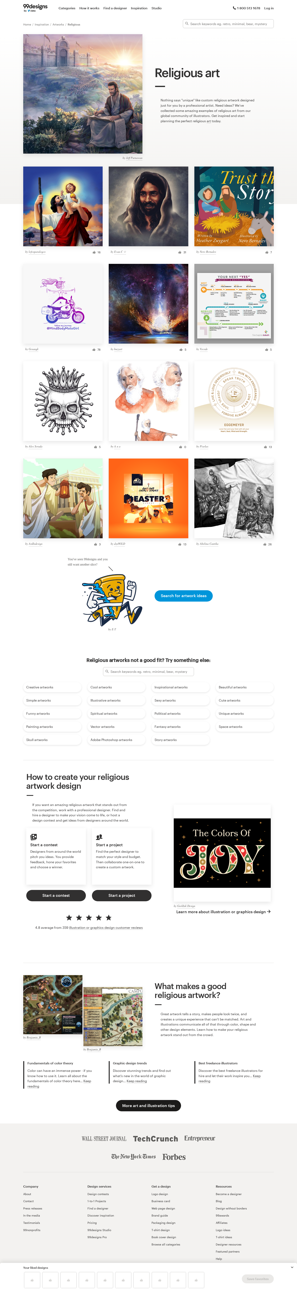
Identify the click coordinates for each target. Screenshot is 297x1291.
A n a (117, 446)
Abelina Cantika (209, 544)
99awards (222, 1215)
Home (27, 24)
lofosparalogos (37, 252)
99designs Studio (99, 1230)
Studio (157, 8)
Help (219, 1258)
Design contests (98, 1194)
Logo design (160, 1194)
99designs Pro (97, 1237)
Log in (269, 8)
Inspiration (139, 8)
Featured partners (228, 1251)
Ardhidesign (35, 544)
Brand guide (160, 1215)
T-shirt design (161, 1230)
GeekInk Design (186, 906)
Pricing (92, 1222)
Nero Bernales (208, 252)
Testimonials (31, 1222)
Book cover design (164, 1237)
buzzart (118, 349)
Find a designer (115, 8)
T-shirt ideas (224, 1237)
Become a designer (229, 1194)
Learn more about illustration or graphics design (221, 911)
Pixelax (204, 446)
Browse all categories (166, 1244)
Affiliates (221, 1222)
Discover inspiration (100, 1215)
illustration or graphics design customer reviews (106, 927)
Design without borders (231, 1208)
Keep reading (137, 1081)
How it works (89, 8)
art (209, 121)
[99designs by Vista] (35, 8)
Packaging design (163, 1222)
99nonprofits (31, 1230)
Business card (161, 1201)
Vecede (204, 349)
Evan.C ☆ (120, 252)
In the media (31, 1215)
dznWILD (119, 544)
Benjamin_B (34, 1037)
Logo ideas (223, 1230)
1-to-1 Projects (96, 1201)
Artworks (59, 24)
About (27, 1194)
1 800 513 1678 (248, 8)
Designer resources (228, 1244)
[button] (292, 1267)
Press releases (32, 1208)
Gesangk (33, 349)
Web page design (163, 1208)
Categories (67, 8)
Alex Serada (35, 446)
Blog (219, 1201)
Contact (28, 1201)
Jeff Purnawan (134, 158)
